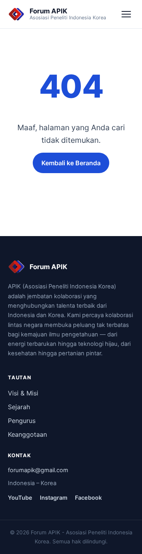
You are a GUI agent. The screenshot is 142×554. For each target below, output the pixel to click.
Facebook (88, 497)
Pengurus (22, 421)
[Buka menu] (126, 14)
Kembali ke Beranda (71, 163)
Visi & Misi (23, 393)
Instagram (53, 497)
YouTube (20, 497)
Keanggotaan (27, 434)
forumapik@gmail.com (38, 470)
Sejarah (19, 407)
